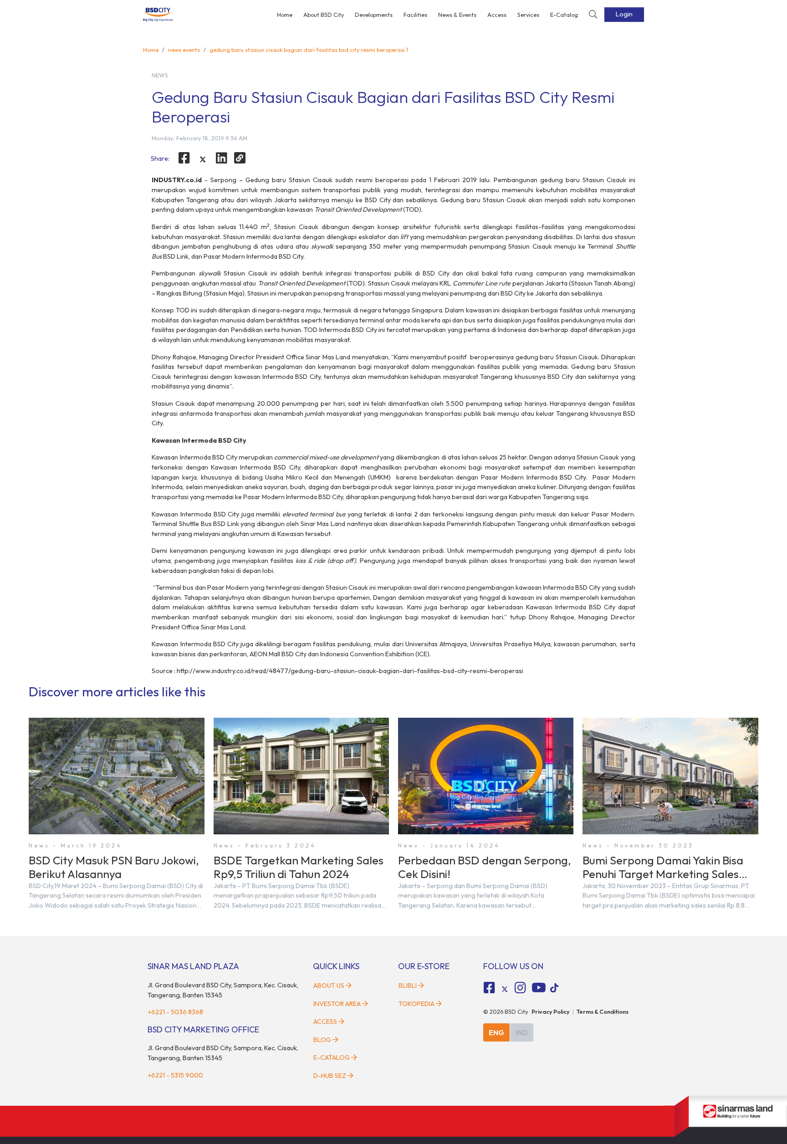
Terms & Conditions (603, 1011)
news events (184, 49)
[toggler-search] (593, 14)
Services (528, 14)
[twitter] (202, 159)
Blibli (408, 985)
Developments (374, 14)
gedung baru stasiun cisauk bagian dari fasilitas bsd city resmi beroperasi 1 (309, 49)
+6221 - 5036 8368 (175, 1012)
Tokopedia (416, 1004)
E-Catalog (564, 14)
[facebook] (184, 158)
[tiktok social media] (505, 989)
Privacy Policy (550, 1011)
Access (496, 14)
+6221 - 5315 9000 (175, 1075)
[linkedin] (221, 158)
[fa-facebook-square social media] (489, 988)
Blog (322, 1040)
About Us (328, 985)
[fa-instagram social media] (520, 988)
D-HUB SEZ (330, 1076)
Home (284, 14)
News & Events (457, 14)
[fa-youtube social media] (538, 988)
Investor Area (337, 1004)
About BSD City (323, 14)
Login (624, 14)
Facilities (415, 14)
